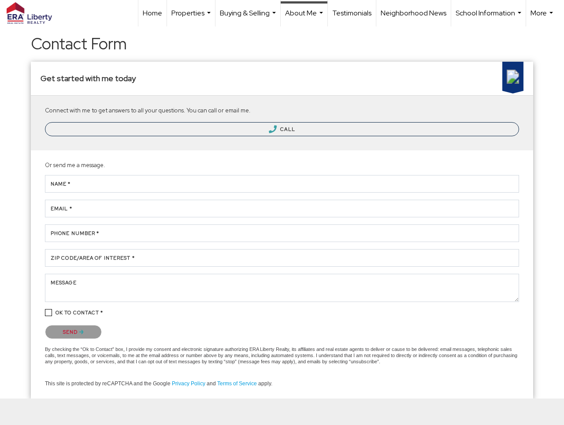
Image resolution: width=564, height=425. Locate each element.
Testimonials (351, 13)
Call (287, 129)
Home (152, 13)
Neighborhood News (413, 13)
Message (64, 283)
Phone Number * (75, 233)
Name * (61, 184)
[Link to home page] (34, 13)
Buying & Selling (249, 17)
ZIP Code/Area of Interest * (93, 258)
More (543, 17)
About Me (305, 17)
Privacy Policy (188, 383)
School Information (489, 17)
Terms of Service (237, 383)
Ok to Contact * (80, 312)
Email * (61, 208)
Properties (192, 17)
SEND (71, 332)
